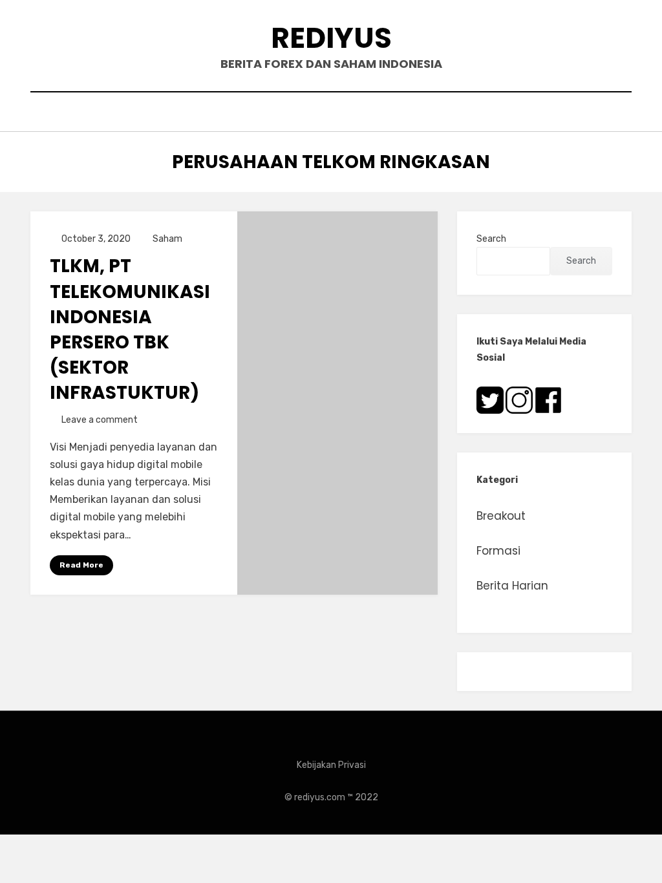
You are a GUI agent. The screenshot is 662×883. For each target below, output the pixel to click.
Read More (81, 564)
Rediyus (331, 38)
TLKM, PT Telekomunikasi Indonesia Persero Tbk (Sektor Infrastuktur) (130, 329)
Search (491, 238)
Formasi (498, 551)
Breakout (501, 516)
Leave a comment (99, 419)
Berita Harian (512, 585)
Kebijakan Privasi (331, 765)
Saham (167, 238)
